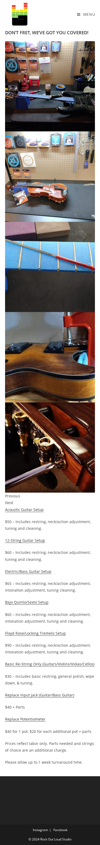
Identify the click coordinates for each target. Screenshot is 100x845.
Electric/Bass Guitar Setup (28, 571)
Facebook (60, 830)
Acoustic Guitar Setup (24, 509)
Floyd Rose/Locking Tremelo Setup (35, 633)
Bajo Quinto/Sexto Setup (27, 602)
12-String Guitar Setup (25, 540)
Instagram (40, 830)
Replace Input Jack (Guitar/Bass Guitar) (39, 695)
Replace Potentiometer (25, 719)
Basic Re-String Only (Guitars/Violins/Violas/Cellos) (49, 664)
